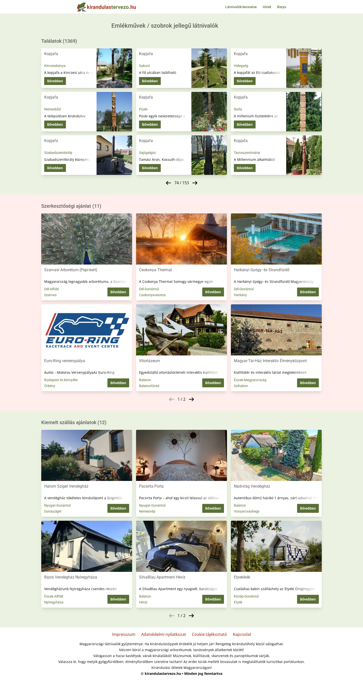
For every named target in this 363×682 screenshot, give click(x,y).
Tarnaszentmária (247, 153)
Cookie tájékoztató (209, 634)
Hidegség (241, 66)
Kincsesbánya (55, 66)
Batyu (281, 7)
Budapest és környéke (61, 380)
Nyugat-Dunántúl (57, 505)
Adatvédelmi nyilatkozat (163, 634)
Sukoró (144, 66)
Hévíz (143, 602)
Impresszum (123, 634)
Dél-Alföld (51, 289)
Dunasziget (52, 511)
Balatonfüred (149, 386)
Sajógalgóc (147, 153)
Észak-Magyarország (250, 380)
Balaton (145, 380)
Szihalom (241, 386)
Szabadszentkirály (58, 153)
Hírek (267, 7)
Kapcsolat (242, 634)
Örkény (49, 386)
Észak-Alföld (53, 596)
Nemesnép (147, 511)
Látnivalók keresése (241, 7)
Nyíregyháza (53, 602)
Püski (143, 109)
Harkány (240, 295)
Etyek (238, 602)
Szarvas (50, 295)
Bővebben (55, 81)
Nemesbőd (52, 109)
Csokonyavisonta (152, 295)
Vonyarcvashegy (247, 511)
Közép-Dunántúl (246, 596)
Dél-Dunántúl (149, 289)
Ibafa (238, 109)
